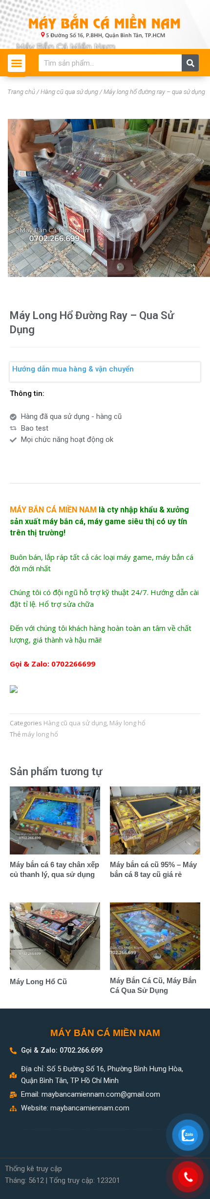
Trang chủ (21, 91)
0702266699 (73, 664)
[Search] (190, 62)
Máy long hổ (127, 722)
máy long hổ (40, 734)
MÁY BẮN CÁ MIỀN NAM (105, 1033)
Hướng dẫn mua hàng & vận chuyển (73, 369)
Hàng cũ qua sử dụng (69, 91)
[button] (16, 63)
